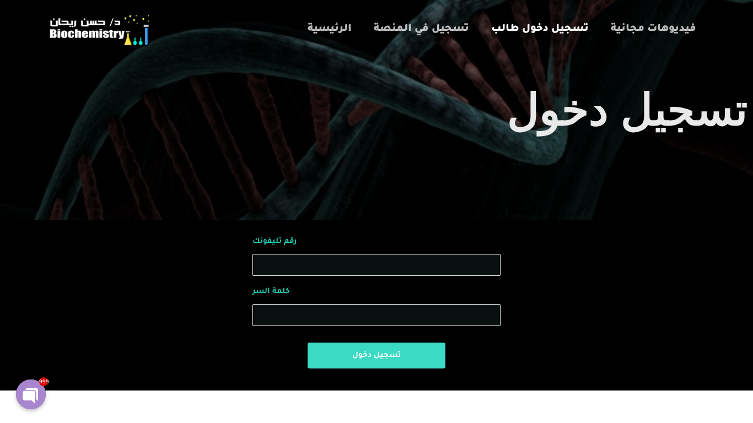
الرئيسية (330, 29)
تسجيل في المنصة (421, 29)
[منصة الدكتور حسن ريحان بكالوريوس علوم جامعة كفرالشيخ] (98, 30)
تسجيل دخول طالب (540, 29)
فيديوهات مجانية (653, 29)
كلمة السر (270, 292)
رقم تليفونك (274, 241)
